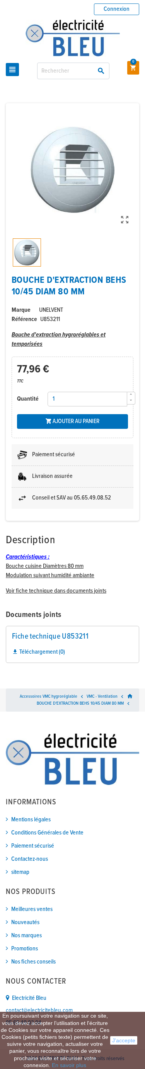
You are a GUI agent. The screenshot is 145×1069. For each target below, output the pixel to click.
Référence (24, 319)
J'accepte (123, 1040)
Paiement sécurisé (32, 846)
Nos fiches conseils (33, 962)
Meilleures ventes (32, 909)
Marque (21, 310)
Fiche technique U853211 (50, 637)
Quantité (28, 399)
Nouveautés (25, 922)
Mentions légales (31, 820)
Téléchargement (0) (38, 652)
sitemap (20, 872)
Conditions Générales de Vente (47, 833)
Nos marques (26, 935)
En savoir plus (69, 1065)
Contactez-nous (29, 859)
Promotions (24, 949)
